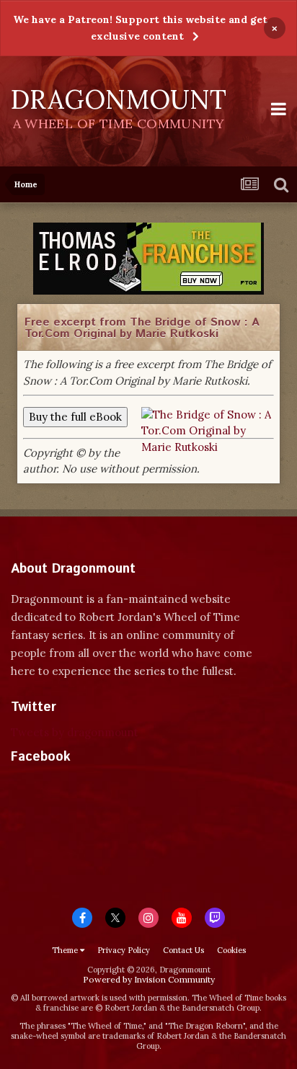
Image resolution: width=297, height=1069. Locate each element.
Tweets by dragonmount (74, 732)
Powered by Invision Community (149, 979)
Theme (66, 950)
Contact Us (183, 950)
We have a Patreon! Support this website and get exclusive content (140, 28)
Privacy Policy (123, 950)
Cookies (231, 950)
